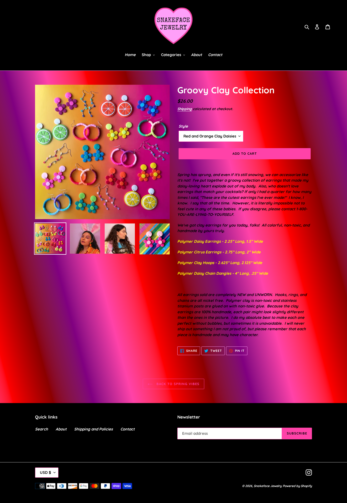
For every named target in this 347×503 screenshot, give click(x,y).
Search (41, 429)
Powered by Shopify (297, 486)
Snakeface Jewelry (268, 486)
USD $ (45, 472)
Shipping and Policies (93, 429)
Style (183, 126)
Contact (127, 429)
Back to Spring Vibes (177, 384)
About (61, 429)
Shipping (184, 109)
